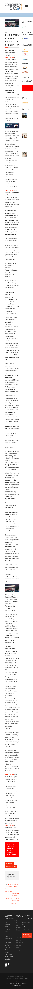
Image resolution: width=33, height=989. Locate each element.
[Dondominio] (25, 50)
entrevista (9, 863)
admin (9, 31)
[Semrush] (25, 71)
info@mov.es (17, 986)
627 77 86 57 (22, 983)
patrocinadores (11, 866)
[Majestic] (25, 67)
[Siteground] (25, 63)
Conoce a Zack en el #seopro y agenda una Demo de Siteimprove (11, 849)
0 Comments (8, 32)
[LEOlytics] (25, 38)
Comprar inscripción (27, 935)
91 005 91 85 (13, 983)
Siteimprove (9, 57)
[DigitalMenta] (25, 27)
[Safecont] (25, 54)
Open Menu (26, 6)
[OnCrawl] (25, 59)
